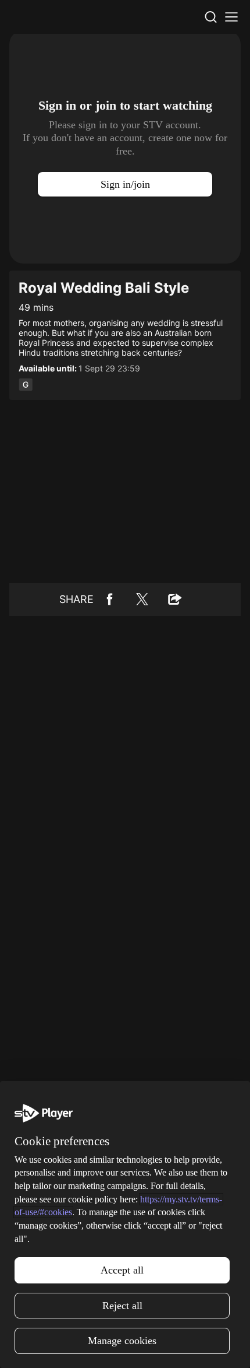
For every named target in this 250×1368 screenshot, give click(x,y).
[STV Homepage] (37, 17)
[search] (210, 17)
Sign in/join (125, 184)
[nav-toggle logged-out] (231, 17)
